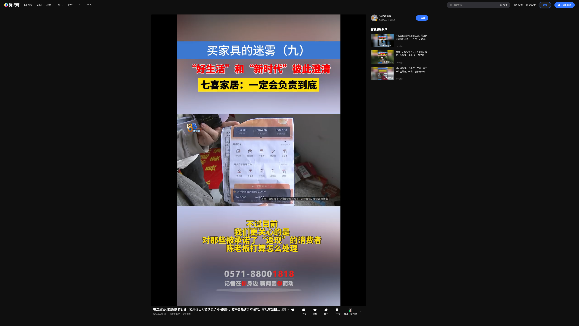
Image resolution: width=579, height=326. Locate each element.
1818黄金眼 (385, 16)
